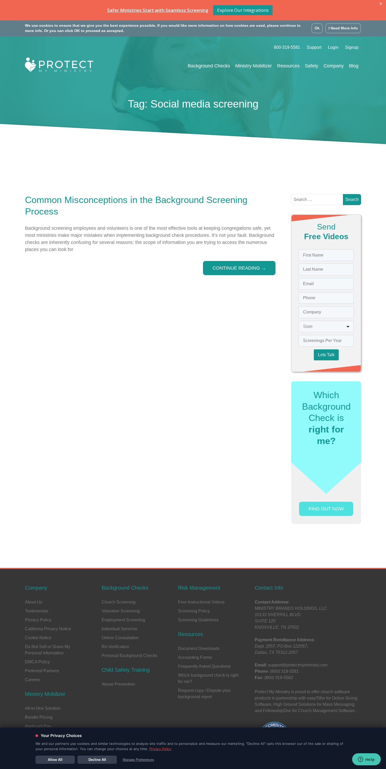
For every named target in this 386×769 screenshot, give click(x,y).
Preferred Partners (42, 671)
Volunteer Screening (121, 611)
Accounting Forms (195, 657)
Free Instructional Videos (201, 602)
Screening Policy (194, 611)
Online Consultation (120, 638)
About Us (33, 602)
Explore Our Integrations (243, 10)
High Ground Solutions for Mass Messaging (313, 704)
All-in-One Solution (42, 708)
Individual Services (119, 629)
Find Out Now (326, 508)
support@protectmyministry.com (297, 665)
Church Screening (118, 602)
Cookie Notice (38, 638)
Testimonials (36, 611)
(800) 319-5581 (284, 671)
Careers (32, 679)
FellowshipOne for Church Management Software (309, 710)
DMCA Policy (37, 662)
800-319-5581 (287, 47)
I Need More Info (343, 28)
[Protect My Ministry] (59, 66)
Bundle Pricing (39, 717)
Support (314, 47)
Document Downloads (199, 648)
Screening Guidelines (198, 620)
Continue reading (239, 268)
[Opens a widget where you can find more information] (366, 759)
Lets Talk (326, 355)
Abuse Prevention (118, 684)
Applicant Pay (38, 726)
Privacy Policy (38, 620)
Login (333, 47)
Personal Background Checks (129, 655)
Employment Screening (123, 620)
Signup (351, 47)
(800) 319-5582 (278, 677)
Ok (317, 28)
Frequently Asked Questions (204, 666)
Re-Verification (115, 646)
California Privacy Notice (48, 629)
